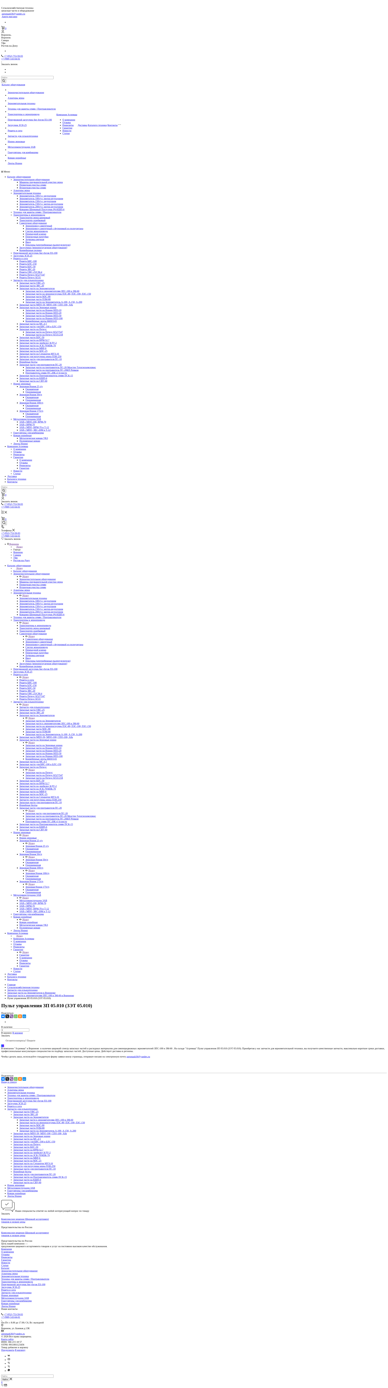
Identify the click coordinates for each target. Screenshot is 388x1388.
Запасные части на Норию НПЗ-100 (44, 318)
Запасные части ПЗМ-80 (38, 299)
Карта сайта (7, 1339)
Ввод (28, 242)
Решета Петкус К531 (30, 277)
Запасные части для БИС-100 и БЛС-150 (40, 326)
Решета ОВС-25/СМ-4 (30, 272)
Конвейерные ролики (30, 250)
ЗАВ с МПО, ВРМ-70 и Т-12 (34, 427)
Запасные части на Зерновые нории (37, 307)
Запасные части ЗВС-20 (31, 285)
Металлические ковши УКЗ (33, 438)
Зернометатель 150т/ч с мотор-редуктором (41, 204)
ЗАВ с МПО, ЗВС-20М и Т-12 (34, 430)
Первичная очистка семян (32, 185)
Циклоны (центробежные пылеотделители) (47, 245)
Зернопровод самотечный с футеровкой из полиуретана (54, 228)
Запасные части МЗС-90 (37, 296)
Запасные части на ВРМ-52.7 (34, 340)
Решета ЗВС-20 (27, 269)
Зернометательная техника (21, 103)
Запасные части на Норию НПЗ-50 (43, 315)
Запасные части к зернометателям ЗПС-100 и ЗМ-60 (52, 291)
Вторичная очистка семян (32, 187)
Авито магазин (9, 16)
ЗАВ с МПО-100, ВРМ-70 (32, 422)
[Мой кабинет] (2, 32)
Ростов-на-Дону (21, 560)
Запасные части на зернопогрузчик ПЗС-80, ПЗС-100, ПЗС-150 (58, 294)
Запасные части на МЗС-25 (33, 351)
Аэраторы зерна (16, 98)
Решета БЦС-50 (27, 266)
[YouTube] (8, 1360)
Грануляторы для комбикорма (23, 152)
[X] (7, 1016)
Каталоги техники (97, 125)
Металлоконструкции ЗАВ (21, 147)
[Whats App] (8, 1370)
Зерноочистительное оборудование (26, 92)
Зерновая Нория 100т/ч (31, 402)
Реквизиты (68, 125)
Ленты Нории (15, 163)
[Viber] (11, 1016)
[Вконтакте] (8, 1356)
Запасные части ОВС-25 (32, 283)
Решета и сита (15, 130)
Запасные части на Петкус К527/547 (44, 332)
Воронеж (18, 552)
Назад (20, 547)
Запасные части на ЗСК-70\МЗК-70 (37, 345)
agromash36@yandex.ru (13, 14)
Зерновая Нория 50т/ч (30, 394)
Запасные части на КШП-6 (33, 378)
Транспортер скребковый (32, 220)
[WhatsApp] (16, 1016)
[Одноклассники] (20, 1016)
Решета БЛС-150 (28, 264)
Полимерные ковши (29, 441)
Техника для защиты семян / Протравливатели (32, 109)
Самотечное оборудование (33, 223)
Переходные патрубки (36, 236)
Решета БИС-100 (28, 261)
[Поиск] (4, 523)
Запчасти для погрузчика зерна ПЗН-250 (40, 356)
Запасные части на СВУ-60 (33, 381)
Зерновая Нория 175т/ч (31, 411)
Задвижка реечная (34, 239)
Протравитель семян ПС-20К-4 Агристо (46, 373)
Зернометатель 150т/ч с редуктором (37, 201)
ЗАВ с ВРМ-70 (27, 424)
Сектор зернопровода (36, 231)
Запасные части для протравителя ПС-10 (40, 359)
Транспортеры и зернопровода (23, 114)
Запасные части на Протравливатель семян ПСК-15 (46, 375)
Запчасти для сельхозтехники (23, 136)
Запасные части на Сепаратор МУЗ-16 (39, 353)
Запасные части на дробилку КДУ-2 (38, 343)
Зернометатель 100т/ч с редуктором (37, 196)
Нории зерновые (16, 141)
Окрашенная (31, 389)
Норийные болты (28, 362)
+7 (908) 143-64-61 (10, 58)
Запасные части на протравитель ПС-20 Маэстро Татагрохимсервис (60, 367)
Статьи (66, 133)
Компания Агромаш (66, 114)
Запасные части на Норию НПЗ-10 (43, 310)
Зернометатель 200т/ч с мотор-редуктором (41, 206)
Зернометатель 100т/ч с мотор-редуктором (41, 198)
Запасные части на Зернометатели (37, 288)
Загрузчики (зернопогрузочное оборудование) (43, 247)
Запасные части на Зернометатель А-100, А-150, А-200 (53, 302)
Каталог (5, 1268)
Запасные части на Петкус (33, 329)
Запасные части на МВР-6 (32, 348)
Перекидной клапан (35, 234)
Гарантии (67, 128)
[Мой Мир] (24, 1016)
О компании (68, 119)
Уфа (15, 557)
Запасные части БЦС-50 (31, 337)
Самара (17, 555)
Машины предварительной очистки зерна (41, 182)
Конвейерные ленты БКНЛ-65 (41, 321)
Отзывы (66, 122)
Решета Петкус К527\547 (32, 275)
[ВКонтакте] (3, 1016)
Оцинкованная (33, 392)
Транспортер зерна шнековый (34, 217)
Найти (5, 1379)
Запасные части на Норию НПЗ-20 (43, 313)
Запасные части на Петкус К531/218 (44, 334)
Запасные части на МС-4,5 (33, 324)
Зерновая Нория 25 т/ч (31, 386)
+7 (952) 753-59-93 (13, 56)
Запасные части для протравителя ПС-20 (40, 364)
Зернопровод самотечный (38, 226)
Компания (6, 1249)
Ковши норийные (17, 158)
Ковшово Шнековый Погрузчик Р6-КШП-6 (41, 209)
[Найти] (3, 81)
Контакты (112, 125)
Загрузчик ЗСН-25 (17, 125)
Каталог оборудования (13, 84)
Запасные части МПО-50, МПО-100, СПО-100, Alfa (46, 304)
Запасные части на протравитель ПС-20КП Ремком (52, 370)
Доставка (82, 125)
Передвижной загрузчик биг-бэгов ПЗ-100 (30, 119)
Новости (66, 130)
